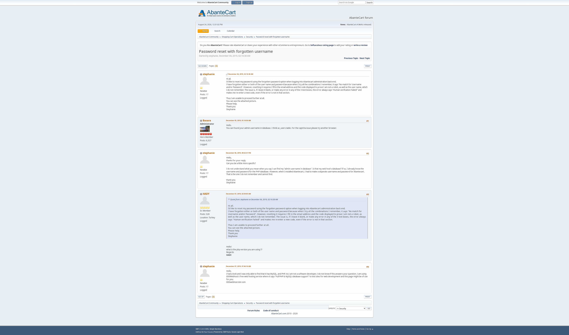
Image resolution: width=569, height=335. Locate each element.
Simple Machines (216, 329)
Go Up (201, 297)
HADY (206, 193)
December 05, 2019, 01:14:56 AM (238, 120)
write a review (360, 45)
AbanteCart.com (278, 313)
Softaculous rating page (322, 45)
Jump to (332, 308)
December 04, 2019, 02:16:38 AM (240, 74)
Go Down (202, 66)
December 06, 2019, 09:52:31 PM (238, 153)
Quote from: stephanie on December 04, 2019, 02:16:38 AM (254, 199)
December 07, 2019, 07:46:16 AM (238, 266)
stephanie (209, 74)
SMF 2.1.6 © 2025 (202, 329)
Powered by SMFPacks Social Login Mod (229, 332)
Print (367, 66)
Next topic (365, 58)
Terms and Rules (358, 329)
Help (348, 329)
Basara (207, 120)
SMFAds (198, 332)
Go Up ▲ (369, 329)
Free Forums (208, 332)
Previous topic (351, 58)
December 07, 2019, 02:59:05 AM (238, 194)
